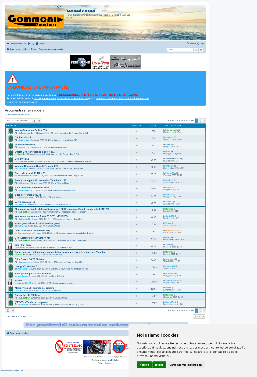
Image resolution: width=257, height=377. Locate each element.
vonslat (20, 197)
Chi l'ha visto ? (23, 137)
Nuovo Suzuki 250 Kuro (27, 295)
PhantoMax (22, 176)
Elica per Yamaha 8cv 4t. (28, 194)
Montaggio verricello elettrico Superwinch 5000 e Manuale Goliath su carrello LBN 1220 (62, 209)
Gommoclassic (24, 233)
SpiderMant (22, 305)
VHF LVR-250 (22, 159)
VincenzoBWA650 (25, 161)
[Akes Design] (125, 62)
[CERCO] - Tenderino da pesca (31, 302)
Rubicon (25, 183)
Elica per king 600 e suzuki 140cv (33, 273)
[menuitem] (30, 44)
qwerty (24, 147)
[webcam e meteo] (80, 62)
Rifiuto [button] (159, 364)
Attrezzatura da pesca (64, 283)
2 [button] (200, 120)
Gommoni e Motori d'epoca (59, 204)
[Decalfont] (101, 62)
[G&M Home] (36, 17)
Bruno (20, 290)
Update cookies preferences (11, 370)
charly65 (25, 190)
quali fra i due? (23, 245)
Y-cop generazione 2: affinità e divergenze (37, 223)
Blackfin (21, 154)
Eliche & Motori (63, 183)
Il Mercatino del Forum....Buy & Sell (73, 133)
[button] (204, 121)
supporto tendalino (25, 144)
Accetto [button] (144, 364)
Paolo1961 (22, 269)
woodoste (25, 262)
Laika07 (20, 204)
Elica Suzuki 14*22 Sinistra (29, 259)
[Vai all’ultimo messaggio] (179, 130)
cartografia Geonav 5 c (27, 266)
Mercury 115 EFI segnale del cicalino (35, 288)
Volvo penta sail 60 (25, 202)
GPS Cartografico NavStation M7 (32, 237)
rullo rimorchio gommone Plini (32, 187)
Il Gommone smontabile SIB (63, 190)
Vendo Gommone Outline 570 (31, 130)
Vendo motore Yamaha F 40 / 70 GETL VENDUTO (41, 216)
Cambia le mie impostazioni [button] (185, 364)
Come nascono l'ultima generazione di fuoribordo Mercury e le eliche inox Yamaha (60, 252)
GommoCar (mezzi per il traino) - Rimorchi (68, 212)
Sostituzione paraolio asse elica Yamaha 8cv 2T (40, 180)
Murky (20, 226)
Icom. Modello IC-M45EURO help (32, 230)
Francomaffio (27, 133)
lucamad (25, 140)
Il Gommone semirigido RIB (65, 140)
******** (18, 280)
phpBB (95, 357)
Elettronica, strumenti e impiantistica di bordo (74, 161)
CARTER (21, 168)
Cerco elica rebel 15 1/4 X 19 (30, 173)
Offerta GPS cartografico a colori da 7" (35, 151)
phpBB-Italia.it (113, 360)
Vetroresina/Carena (59, 147)
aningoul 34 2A (24, 283)
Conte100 (25, 219)
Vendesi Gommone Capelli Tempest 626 (36, 166)
